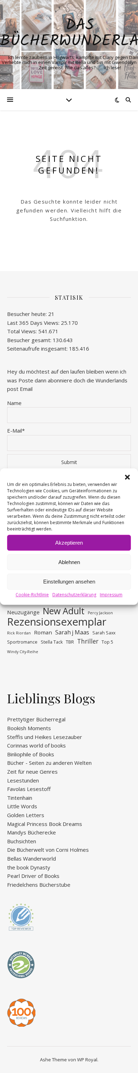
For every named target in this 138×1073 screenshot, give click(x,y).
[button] (127, 477)
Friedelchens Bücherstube (38, 884)
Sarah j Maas (72, 632)
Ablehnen (69, 562)
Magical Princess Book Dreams (44, 823)
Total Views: (22, 331)
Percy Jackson (100, 612)
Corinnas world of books (36, 745)
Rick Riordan (19, 633)
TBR (70, 642)
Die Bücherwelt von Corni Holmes (48, 849)
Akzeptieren (69, 543)
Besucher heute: (27, 313)
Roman (43, 632)
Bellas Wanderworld (31, 858)
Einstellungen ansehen (69, 582)
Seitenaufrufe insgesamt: (38, 348)
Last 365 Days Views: (34, 322)
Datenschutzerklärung (74, 595)
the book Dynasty (28, 867)
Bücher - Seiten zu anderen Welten (49, 762)
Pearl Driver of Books (33, 875)
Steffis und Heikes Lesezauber (44, 736)
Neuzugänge (23, 612)
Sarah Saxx (103, 633)
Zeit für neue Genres (32, 771)
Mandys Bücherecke (31, 832)
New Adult (64, 610)
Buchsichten (21, 841)
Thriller (87, 641)
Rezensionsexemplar (57, 621)
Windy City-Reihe (22, 651)
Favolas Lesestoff (29, 788)
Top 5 (107, 642)
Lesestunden (23, 780)
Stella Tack (52, 642)
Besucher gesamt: (30, 340)
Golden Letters (25, 815)
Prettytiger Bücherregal (36, 719)
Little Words (22, 806)
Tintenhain (19, 797)
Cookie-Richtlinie (32, 595)
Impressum (111, 595)
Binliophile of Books (30, 754)
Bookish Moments (29, 728)
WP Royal (87, 1059)
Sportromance (22, 642)
